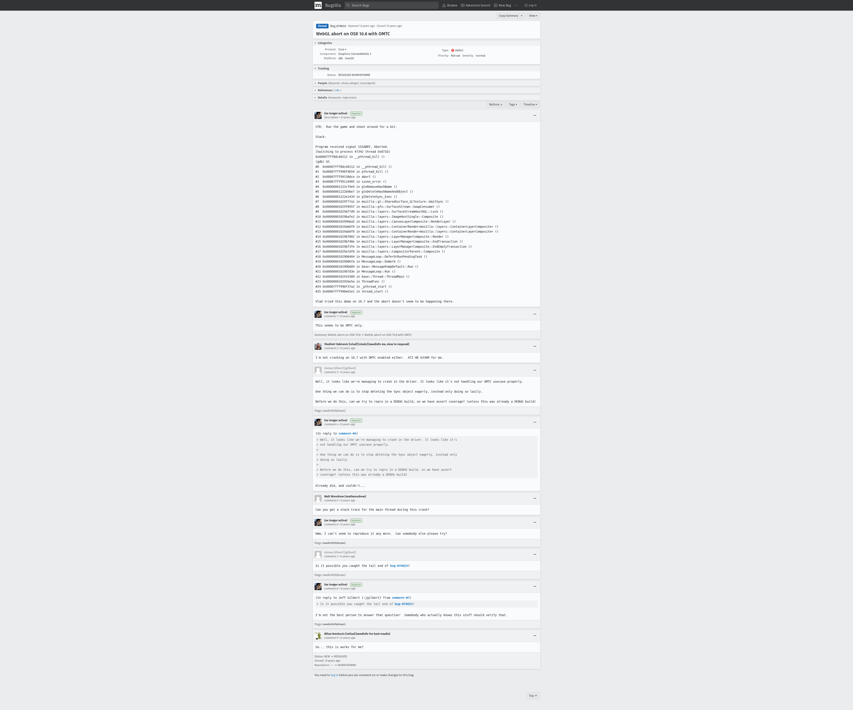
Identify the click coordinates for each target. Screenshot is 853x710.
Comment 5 (331, 500)
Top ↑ (533, 695)
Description (331, 117)
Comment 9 (331, 637)
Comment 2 (331, 348)
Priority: (443, 55)
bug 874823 (399, 566)
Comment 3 (331, 372)
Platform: (330, 58)
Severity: (468, 55)
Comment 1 (331, 316)
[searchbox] (392, 5)
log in (334, 675)
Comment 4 (331, 424)
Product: (330, 49)
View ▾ (533, 15)
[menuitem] (449, 5)
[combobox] (392, 5)
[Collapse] (534, 115)
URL (337, 90)
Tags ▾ (513, 104)
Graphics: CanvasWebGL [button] (354, 53)
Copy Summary (508, 15)
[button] (530, 5)
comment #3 (347, 433)
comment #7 (401, 597)
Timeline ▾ (530, 104)
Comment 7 (331, 556)
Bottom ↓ (496, 104)
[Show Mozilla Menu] (318, 5)
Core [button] (342, 49)
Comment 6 (331, 524)
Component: (328, 53)
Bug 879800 (338, 26)
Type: (445, 50)
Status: (331, 75)
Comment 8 (331, 588)
